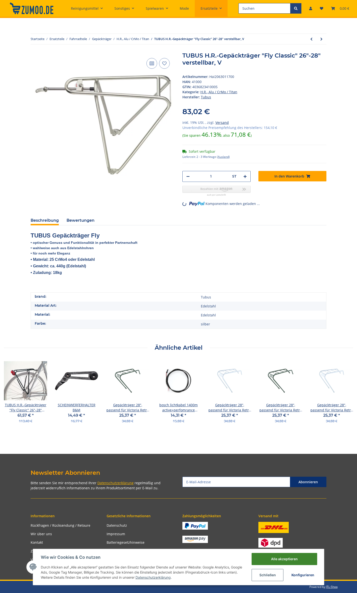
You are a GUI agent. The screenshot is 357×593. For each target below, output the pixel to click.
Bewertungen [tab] (80, 220)
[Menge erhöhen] (245, 176)
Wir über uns (41, 534)
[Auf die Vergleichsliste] (151, 63)
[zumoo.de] (31, 8)
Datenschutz (117, 525)
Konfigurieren (302, 575)
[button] (310, 8)
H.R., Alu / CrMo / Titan (218, 92)
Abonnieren (308, 482)
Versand (222, 122)
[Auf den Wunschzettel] (164, 63)
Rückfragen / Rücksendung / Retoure (60, 525)
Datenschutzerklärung (115, 483)
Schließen (267, 575)
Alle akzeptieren (284, 559)
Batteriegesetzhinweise (125, 542)
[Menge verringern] (188, 176)
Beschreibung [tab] (45, 220)
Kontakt (37, 542)
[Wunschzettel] (321, 8)
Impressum (116, 534)
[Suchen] (295, 8)
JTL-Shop (332, 587)
